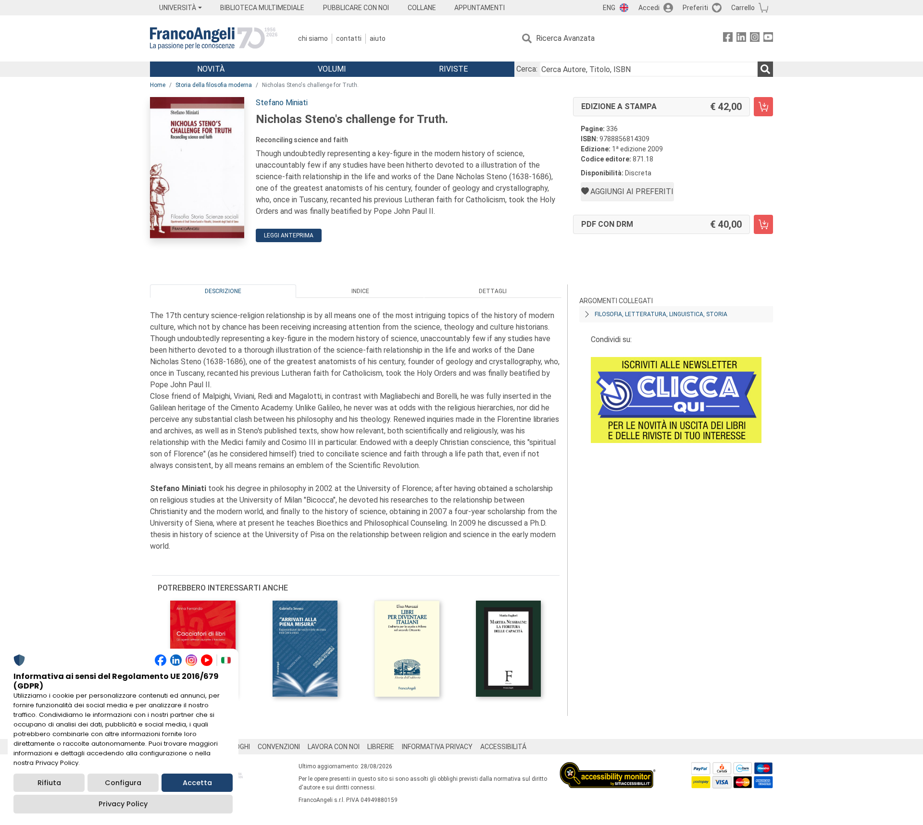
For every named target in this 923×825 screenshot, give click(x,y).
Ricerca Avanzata (565, 38)
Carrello (743, 8)
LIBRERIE (380, 747)
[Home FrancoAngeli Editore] (213, 38)
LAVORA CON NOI (334, 747)
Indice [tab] (360, 291)
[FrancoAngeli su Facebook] (728, 38)
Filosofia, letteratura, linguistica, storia (661, 314)
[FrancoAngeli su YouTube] (768, 38)
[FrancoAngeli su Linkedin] (741, 38)
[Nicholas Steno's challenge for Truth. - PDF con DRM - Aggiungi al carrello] (763, 224)
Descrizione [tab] (223, 291)
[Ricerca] (765, 69)
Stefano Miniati (282, 102)
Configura (123, 783)
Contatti (349, 38)
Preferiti (695, 8)
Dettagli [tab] (493, 291)
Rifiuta (49, 783)
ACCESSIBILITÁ (503, 747)
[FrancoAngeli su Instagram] (755, 38)
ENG (609, 8)
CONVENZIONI (279, 747)
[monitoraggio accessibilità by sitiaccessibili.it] (608, 767)
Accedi (649, 8)
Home (157, 85)
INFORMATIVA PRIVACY (437, 747)
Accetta (197, 783)
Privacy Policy (123, 804)
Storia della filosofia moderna (213, 85)
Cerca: (526, 69)
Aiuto (378, 38)
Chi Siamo (313, 38)
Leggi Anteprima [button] (288, 235)
